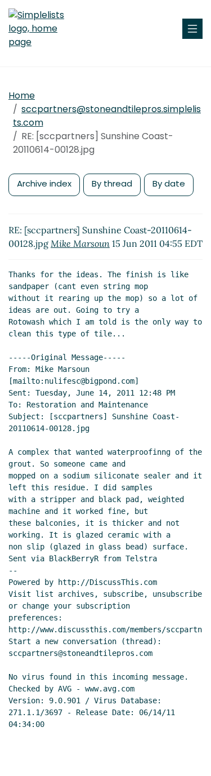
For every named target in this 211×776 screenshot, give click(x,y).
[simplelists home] (42, 28)
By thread (112, 183)
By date (168, 183)
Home (21, 95)
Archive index (44, 183)
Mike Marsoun (80, 243)
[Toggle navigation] (192, 29)
